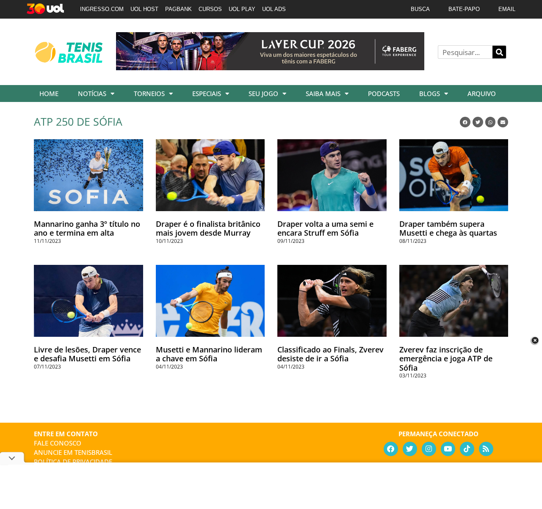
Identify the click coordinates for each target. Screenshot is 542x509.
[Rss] (486, 449)
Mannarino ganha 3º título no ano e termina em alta (87, 228)
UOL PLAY (242, 9)
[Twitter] (410, 449)
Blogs (429, 93)
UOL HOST (144, 9)
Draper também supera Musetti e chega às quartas (448, 228)
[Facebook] (391, 449)
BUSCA (420, 9)
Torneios (149, 93)
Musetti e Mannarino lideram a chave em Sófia (209, 354)
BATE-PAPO (464, 9)
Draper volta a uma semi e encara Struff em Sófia (325, 228)
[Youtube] (448, 449)
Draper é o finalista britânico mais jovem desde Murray (208, 228)
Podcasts (384, 93)
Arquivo (481, 93)
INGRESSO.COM (102, 9)
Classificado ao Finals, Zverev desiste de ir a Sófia (330, 354)
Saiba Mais (323, 93)
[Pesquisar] (499, 52)
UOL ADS (274, 9)
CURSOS (210, 9)
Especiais (206, 93)
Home (48, 93)
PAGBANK (178, 9)
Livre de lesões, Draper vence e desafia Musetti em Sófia (87, 354)
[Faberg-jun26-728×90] (270, 67)
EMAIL (506, 9)
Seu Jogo (263, 93)
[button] (465, 122)
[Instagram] (429, 449)
